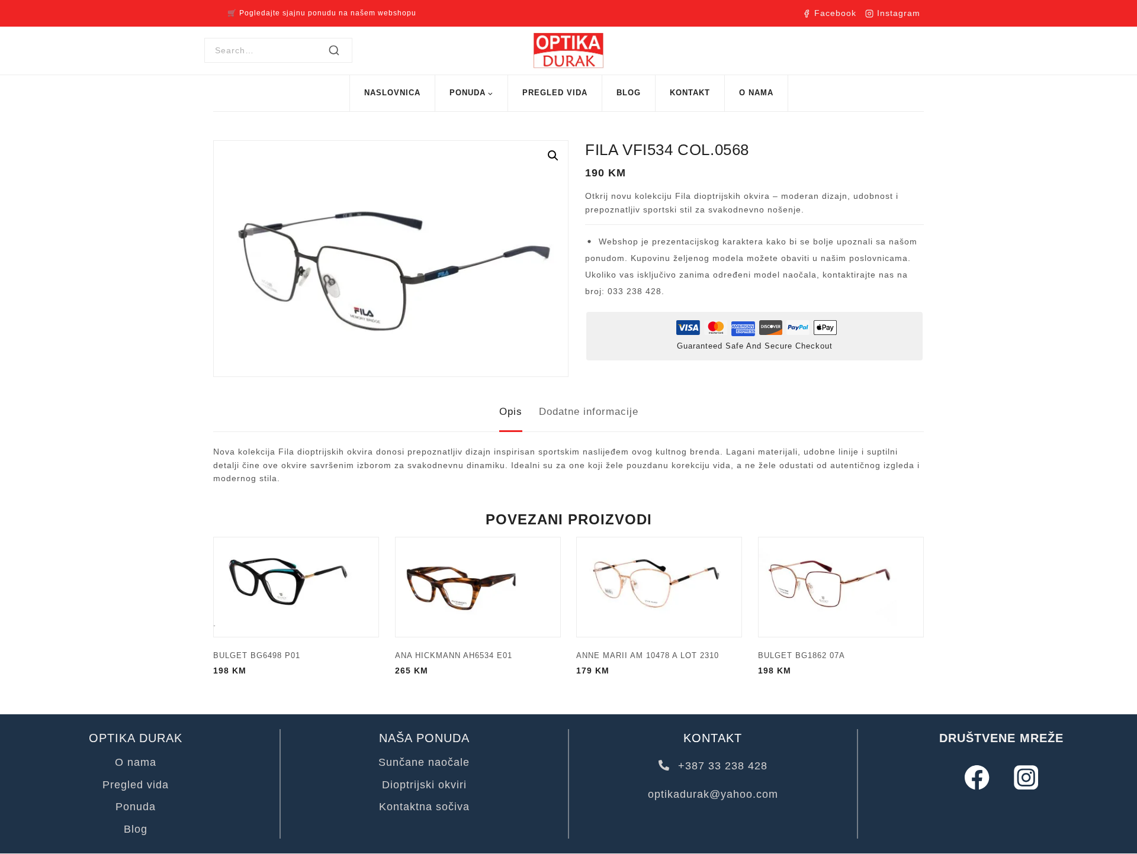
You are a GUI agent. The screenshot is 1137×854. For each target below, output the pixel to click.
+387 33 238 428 (721, 766)
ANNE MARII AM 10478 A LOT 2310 (647, 655)
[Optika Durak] (568, 51)
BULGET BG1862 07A (801, 655)
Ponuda (135, 807)
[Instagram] (1026, 777)
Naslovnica (392, 92)
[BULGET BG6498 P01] (296, 587)
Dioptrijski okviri (424, 785)
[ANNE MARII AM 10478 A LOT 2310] (659, 587)
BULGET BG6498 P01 (256, 655)
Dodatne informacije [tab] (588, 411)
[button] (553, 155)
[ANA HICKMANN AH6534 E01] (478, 587)
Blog (628, 92)
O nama (756, 92)
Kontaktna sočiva (424, 807)
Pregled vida (554, 92)
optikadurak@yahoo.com (713, 794)
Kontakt (690, 92)
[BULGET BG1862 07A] (841, 587)
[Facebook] (976, 777)
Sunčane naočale (424, 762)
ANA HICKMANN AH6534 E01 (453, 655)
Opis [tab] (510, 411)
